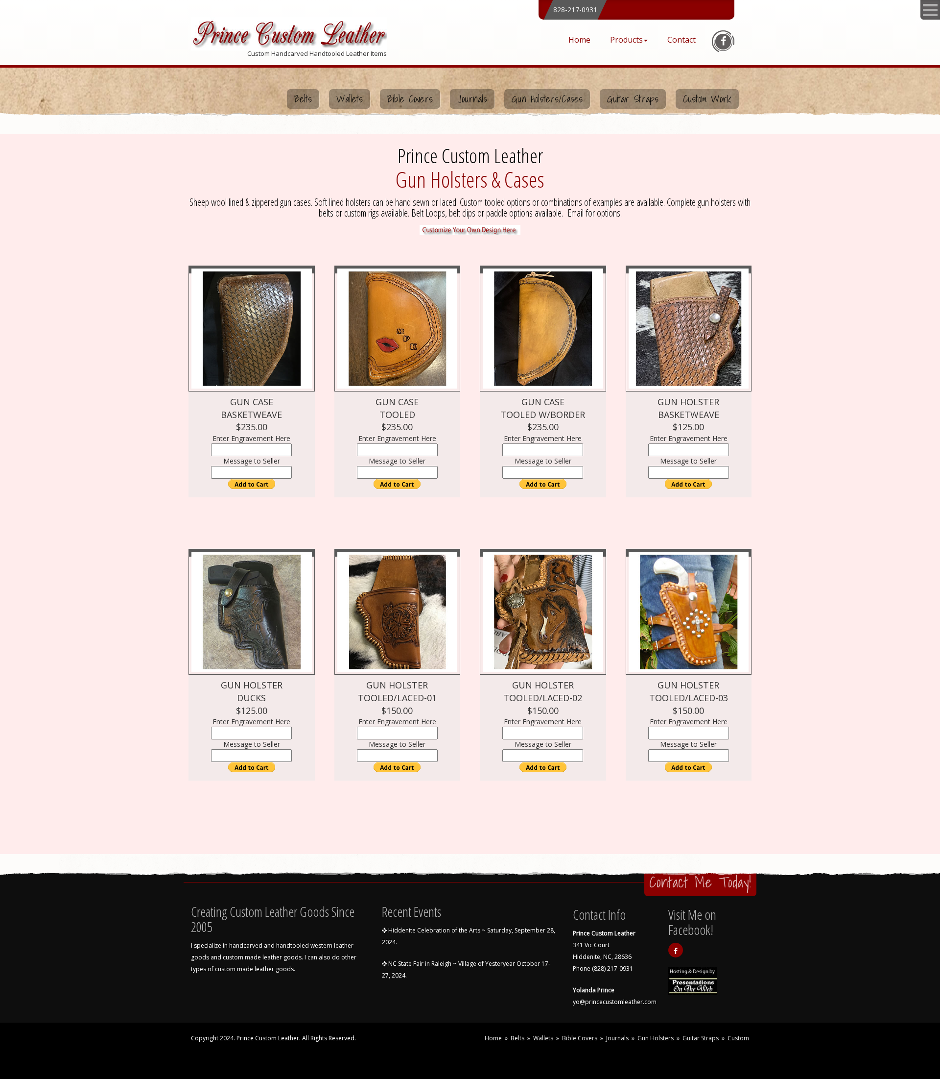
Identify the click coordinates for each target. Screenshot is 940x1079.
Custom (738, 1038)
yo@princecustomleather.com (615, 1002)
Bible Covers (410, 99)
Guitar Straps (632, 99)
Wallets (349, 99)
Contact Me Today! (700, 882)
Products (626, 39)
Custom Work (707, 99)
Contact (681, 39)
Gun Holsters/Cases (547, 99)
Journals (472, 99)
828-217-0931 (575, 9)
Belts (303, 99)
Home (579, 39)
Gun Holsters (655, 1038)
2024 (227, 1038)
